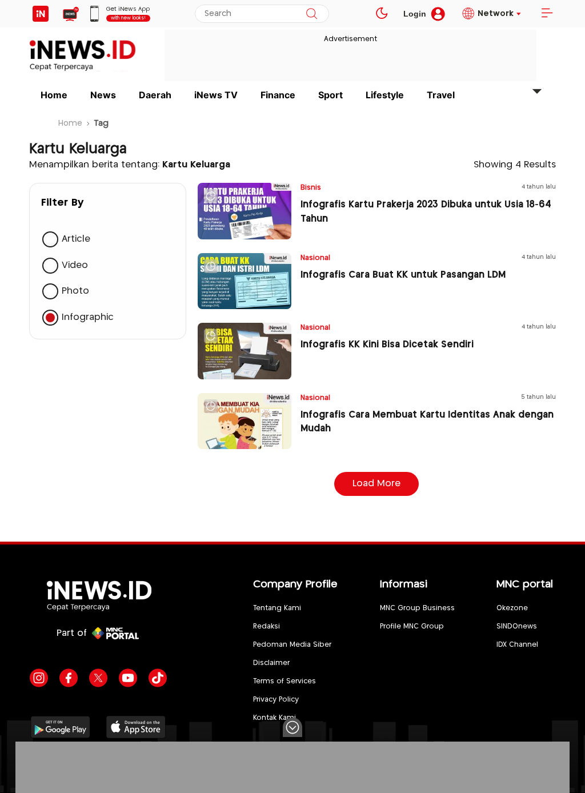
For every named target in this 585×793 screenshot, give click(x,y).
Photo (75, 291)
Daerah (155, 95)
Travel (441, 95)
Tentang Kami (277, 608)
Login (414, 13)
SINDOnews (516, 626)
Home (54, 95)
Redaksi (266, 626)
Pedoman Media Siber (292, 645)
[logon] (40, 13)
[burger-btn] (547, 14)
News (103, 95)
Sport (330, 95)
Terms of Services (284, 681)
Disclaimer (271, 663)
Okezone (512, 608)
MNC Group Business (417, 608)
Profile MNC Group (412, 626)
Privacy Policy (276, 699)
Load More (376, 483)
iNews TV (216, 95)
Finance (278, 95)
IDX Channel (517, 645)
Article (76, 239)
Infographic (88, 317)
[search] (311, 13)
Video (75, 265)
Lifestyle (385, 95)
